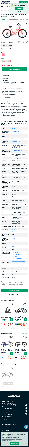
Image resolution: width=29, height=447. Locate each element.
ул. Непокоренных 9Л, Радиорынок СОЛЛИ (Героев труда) (10, 407)
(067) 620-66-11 (8, 419)
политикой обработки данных (12, 439)
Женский (14, 231)
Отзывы (22, 19)
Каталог (22, 2)
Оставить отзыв (14, 291)
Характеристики (13, 19)
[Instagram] (26, 411)
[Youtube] (26, 408)
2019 (13, 128)
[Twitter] (26, 414)
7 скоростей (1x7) (17, 131)
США (13, 238)
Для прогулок (16, 254)
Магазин (3, 10)
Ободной (14, 229)
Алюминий (15, 135)
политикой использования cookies (10, 438)
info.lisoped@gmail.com (10, 424)
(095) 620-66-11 (8, 414)
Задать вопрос (14, 294)
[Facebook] (26, 405)
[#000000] (18, 324)
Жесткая (14, 138)
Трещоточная (16, 141)
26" (13, 246)
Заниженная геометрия (18, 261)
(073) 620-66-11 (8, 412)
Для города (15, 256)
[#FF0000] (4, 324)
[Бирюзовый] (3, 54)
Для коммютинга (17, 258)
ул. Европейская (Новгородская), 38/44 (10, 404)
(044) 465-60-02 (8, 416)
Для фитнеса (15, 252)
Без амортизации (17, 150)
